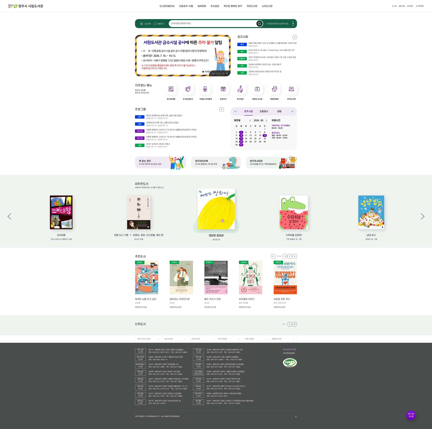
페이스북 (296, 416)
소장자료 (147, 24)
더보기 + (294, 256)
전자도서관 (291, 99)
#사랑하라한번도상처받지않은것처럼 (279, 24)
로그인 (394, 6)
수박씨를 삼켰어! (294, 235)
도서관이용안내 (167, 6)
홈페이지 (161, 24)
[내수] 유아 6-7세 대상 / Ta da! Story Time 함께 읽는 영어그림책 (273, 50)
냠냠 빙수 (371, 235)
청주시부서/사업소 (144, 339)
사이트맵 (409, 6)
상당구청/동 (168, 339)
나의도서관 (267, 6)
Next (293, 25)
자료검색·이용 (186, 6)
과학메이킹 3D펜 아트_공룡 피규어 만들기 (162, 123)
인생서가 (223, 99)
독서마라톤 (171, 99)
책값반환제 (274, 99)
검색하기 (259, 23)
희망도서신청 (257, 99)
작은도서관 (252, 6)
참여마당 (202, 6)
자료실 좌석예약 (205, 99)
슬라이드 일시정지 (293, 23)
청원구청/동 (249, 339)
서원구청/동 (195, 339)
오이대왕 (61, 235)
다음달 (265, 120)
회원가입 (402, 6)
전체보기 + (221, 109)
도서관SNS (420, 6)
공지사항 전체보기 (294, 37)
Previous (293, 21)
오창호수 (264, 111)
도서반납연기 (188, 99)
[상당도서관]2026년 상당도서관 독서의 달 (265, 72)
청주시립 (248, 111)
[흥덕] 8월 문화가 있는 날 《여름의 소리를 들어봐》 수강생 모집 (273, 43)
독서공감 (215, 6)
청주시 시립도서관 (25, 6)
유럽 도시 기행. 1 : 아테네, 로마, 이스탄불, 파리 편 (138, 235)
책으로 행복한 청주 (233, 6)
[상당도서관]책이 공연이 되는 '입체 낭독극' (265, 65)
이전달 (251, 120)
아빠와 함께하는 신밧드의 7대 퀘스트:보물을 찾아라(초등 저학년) (171, 137)
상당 (279, 111)
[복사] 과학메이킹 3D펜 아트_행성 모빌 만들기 (164, 116)
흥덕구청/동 (222, 339)
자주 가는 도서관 (411, 415)
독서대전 (240, 99)
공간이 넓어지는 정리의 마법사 (158, 144)
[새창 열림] (290, 368)
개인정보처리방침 (289, 350)
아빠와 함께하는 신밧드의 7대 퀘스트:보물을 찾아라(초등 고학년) (171, 130)
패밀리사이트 (277, 339)
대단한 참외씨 (216, 235)
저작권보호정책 (289, 353)
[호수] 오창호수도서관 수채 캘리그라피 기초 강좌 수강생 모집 (272, 57)
